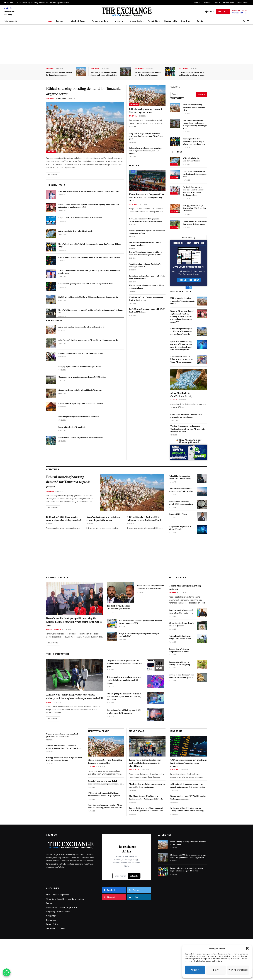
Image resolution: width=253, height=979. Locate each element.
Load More (187, 238)
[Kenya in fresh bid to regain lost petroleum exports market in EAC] (112, 636)
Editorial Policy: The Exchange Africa (61, 907)
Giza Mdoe (62, 99)
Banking (60, 21)
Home (49, 21)
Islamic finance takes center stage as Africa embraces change (146, 286)
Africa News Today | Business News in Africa (65, 899)
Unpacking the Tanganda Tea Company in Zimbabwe (78, 416)
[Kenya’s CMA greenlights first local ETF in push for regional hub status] (51, 286)
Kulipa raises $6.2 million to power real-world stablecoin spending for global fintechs (145, 763)
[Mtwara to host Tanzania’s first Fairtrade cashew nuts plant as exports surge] (202, 677)
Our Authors (51, 920)
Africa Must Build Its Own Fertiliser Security (75, 231)
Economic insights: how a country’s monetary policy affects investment (179, 663)
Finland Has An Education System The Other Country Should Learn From (180, 477)
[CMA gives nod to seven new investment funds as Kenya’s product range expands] (51, 260)
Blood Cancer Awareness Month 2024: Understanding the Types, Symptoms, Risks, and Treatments (181, 502)
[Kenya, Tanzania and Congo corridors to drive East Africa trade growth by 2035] (147, 180)
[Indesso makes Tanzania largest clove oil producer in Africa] (51, 440)
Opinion (200, 21)
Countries (185, 21)
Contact (217, 3)
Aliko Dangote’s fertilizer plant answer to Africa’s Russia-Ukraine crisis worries (88, 340)
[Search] (243, 21)
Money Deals (136, 21)
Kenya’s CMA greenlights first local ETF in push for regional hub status (85, 283)
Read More (53, 175)
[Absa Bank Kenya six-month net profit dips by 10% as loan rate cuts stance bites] (51, 194)
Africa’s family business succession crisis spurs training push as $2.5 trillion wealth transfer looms (89, 271)
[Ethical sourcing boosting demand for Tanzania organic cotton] (81, 71)
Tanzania (50, 69)
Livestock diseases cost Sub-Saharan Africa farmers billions (80, 353)
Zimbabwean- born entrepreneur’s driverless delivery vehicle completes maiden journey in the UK (74, 696)
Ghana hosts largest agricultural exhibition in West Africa (80, 390)
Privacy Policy (228, 3)
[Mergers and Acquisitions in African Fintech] (202, 529)
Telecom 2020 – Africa (178, 514)
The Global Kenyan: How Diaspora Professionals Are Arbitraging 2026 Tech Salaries (145, 797)
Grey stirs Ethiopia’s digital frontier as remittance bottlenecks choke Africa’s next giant (146, 136)
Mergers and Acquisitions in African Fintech (180, 528)
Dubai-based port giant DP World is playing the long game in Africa (188, 797)
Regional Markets (100, 21)
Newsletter (51, 916)
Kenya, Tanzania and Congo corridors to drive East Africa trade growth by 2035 (146, 197)
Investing (119, 21)
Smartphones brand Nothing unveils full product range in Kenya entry (123, 711)
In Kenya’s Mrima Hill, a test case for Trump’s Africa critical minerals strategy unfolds (187, 809)
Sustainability (170, 21)
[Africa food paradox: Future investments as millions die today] (51, 329)
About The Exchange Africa (57, 895)
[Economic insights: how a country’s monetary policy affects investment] (202, 664)
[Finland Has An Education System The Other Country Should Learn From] (202, 478)
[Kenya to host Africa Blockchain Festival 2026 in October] (51, 220)
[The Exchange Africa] (126, 11)
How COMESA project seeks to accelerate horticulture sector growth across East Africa (150, 587)
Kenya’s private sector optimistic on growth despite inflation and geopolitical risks (148, 73)
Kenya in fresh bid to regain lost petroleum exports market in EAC (139, 635)
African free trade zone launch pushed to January (181, 624)
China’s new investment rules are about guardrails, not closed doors (194, 174)
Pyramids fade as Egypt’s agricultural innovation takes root (80, 403)
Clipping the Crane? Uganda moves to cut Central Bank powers (146, 298)
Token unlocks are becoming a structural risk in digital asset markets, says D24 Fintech (145, 151)
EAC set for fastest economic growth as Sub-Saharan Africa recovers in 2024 (140, 622)
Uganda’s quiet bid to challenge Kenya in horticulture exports (194, 222)
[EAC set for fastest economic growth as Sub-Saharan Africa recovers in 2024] (112, 623)
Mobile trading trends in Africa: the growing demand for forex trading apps (147, 785)
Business (172, 592)
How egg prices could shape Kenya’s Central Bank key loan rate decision (194, 208)
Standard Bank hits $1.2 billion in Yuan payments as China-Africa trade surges (181, 359)
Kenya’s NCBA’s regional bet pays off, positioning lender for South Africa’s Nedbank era (90, 311)
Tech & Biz (153, 21)
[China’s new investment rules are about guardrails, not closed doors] (175, 174)
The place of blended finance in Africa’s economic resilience (145, 243)
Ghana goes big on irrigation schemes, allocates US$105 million (82, 377)
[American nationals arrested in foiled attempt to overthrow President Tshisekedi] (202, 612)
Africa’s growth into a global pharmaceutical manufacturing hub (147, 232)
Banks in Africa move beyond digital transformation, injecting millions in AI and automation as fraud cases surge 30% (88, 205)
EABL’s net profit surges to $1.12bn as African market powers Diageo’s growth (88, 297)
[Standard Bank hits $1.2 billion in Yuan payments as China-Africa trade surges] (202, 359)
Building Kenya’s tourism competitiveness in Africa (179, 650)
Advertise (196, 3)
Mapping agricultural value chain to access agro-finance (79, 366)
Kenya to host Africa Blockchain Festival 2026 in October (80, 217)
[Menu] (248, 21)
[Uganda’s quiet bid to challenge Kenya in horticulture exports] (175, 224)
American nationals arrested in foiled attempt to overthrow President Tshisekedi (181, 611)
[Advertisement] (126, 44)
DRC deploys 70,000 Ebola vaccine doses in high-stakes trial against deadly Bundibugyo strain (103, 73)
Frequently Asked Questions (58, 912)
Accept (195, 970)
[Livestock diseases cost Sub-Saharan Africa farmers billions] (51, 356)
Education (207, 3)
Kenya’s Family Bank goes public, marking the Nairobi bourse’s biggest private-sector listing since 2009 (74, 621)
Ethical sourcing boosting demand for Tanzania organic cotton (43, 2)
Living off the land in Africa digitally (72, 427)
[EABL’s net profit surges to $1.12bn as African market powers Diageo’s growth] (51, 299)
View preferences (238, 970)
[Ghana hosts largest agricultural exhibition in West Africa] (51, 393)
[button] (247, 948)
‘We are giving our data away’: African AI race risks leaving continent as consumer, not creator (124, 696)
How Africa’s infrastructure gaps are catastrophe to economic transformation (145, 220)
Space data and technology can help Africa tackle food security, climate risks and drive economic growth (181, 345)
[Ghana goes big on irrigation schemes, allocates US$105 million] (51, 379)
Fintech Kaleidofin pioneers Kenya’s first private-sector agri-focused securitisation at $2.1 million (180, 637)
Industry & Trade (78, 21)
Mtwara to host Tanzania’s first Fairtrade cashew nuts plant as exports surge (181, 676)
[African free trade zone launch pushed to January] (202, 625)
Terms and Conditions (55, 928)
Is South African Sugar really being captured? (185, 587)
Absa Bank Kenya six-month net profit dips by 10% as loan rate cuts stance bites (88, 191)
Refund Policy (242, 3)
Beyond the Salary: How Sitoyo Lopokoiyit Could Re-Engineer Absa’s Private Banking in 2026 (146, 809)
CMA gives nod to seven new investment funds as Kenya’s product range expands (89, 257)
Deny (215, 970)
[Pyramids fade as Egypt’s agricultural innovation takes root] (51, 406)
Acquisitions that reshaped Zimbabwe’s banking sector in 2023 (144, 265)
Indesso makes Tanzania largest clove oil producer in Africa (80, 437)
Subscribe (223, 12)
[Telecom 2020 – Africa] (202, 516)
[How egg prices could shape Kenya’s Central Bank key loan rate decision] (175, 208)
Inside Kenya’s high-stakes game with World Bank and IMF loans (147, 277)
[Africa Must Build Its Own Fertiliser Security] (51, 233)
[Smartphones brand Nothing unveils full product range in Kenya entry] (155, 714)
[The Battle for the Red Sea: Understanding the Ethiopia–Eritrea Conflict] (120, 592)
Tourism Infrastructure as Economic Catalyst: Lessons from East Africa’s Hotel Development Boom (193, 191)
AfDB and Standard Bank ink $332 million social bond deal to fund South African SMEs (192, 73)
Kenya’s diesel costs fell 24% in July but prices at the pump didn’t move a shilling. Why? (89, 245)
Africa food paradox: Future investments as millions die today (81, 327)
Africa (48, 702)
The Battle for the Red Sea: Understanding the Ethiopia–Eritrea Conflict (119, 607)
